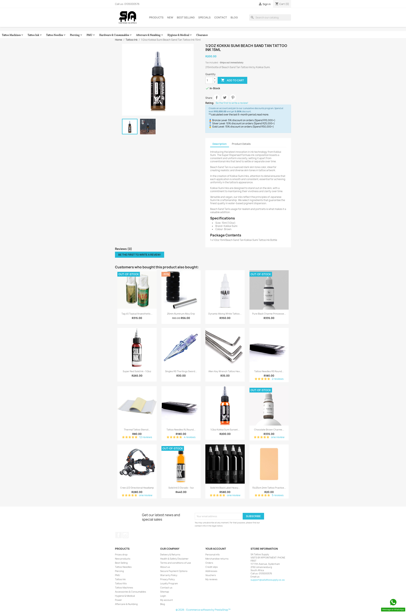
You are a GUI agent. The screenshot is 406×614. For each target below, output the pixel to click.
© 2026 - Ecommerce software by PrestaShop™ (203, 609)
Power (118, 599)
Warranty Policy (168, 575)
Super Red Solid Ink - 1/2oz (137, 371)
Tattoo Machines (13, 35)
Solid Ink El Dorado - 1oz (181, 487)
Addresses (211, 571)
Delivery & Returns (170, 554)
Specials (204, 17)
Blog (234, 17)
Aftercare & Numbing (150, 35)
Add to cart (232, 80)
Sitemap (164, 591)
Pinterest (233, 97)
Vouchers (210, 575)
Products (156, 17)
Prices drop (121, 554)
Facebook (118, 535)
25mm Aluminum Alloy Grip (181, 313)
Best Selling (186, 17)
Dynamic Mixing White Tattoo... (225, 313)
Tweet (225, 97)
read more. (263, 114)
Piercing (76, 35)
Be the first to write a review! (232, 103)
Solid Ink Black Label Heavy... (225, 487)
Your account (215, 548)
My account (166, 599)
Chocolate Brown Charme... (269, 429)
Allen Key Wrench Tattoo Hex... (225, 371)
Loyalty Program (169, 583)
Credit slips (211, 566)
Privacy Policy (167, 579)
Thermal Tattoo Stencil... (137, 429)
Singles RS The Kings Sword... (181, 371)
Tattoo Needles (56, 35)
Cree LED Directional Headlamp (137, 487)
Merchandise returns (217, 558)
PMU (91, 35)
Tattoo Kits (121, 583)
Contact (220, 17)
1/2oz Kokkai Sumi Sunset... (225, 429)
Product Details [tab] (241, 144)
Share (216, 97)
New (170, 17)
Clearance (202, 35)
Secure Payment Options (173, 571)
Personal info (212, 554)
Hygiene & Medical (179, 35)
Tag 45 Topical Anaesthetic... (136, 313)
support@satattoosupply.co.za (268, 579)
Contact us (166, 587)
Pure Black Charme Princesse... (269, 313)
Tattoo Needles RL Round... (181, 429)
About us (165, 566)
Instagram (125, 535)
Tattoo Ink (35, 35)
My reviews (211, 579)
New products (122, 558)
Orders (209, 562)
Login (163, 595)
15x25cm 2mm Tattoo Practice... (269, 487)
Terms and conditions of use (175, 562)
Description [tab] (220, 144)
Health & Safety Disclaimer (174, 558)
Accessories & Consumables (130, 591)
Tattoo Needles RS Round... (269, 371)
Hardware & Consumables (115, 35)
